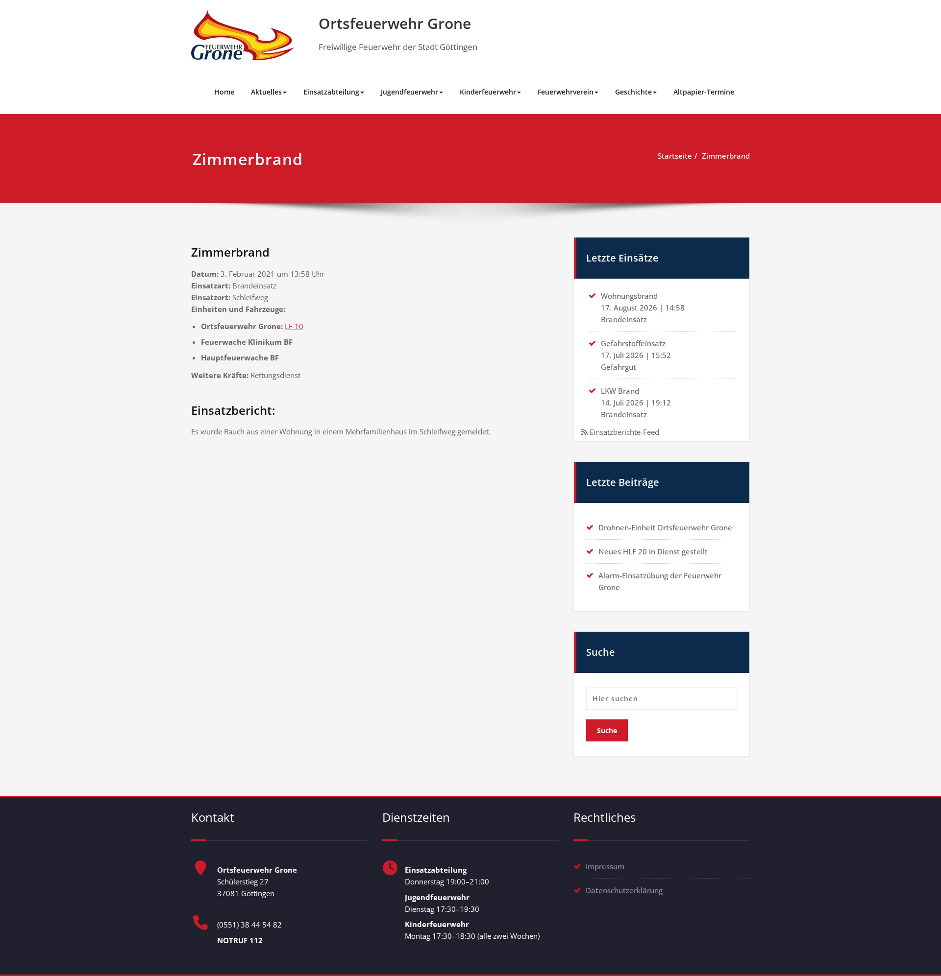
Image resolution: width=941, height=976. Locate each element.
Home (224, 91)
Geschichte (633, 91)
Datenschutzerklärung (624, 890)
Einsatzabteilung (331, 91)
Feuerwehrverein (566, 91)
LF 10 (294, 326)
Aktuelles (266, 91)
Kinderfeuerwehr (488, 91)
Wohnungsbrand (629, 296)
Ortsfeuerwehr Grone (395, 23)
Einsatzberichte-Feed (624, 432)
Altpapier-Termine (703, 91)
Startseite (675, 156)
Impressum (605, 866)
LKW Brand (620, 391)
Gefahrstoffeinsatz (633, 343)
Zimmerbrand (726, 156)
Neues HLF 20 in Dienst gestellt (653, 551)
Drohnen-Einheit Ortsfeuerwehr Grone (665, 527)
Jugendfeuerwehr (409, 91)
